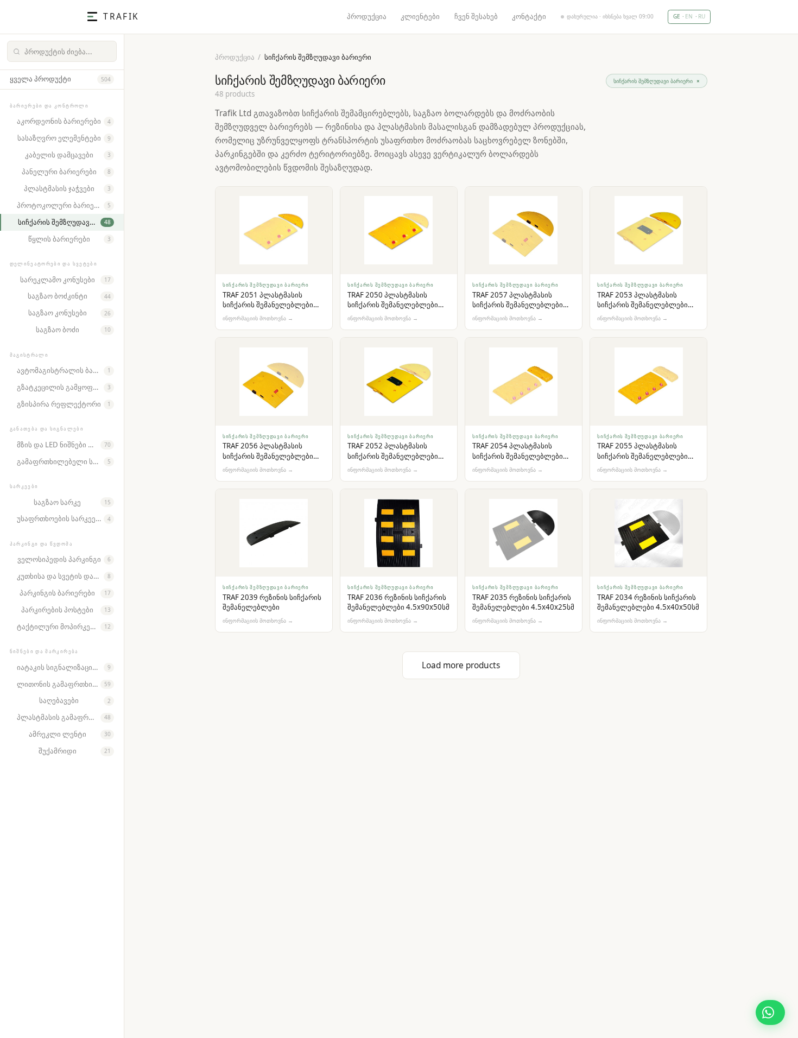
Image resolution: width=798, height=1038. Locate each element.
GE (676, 16)
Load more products (461, 665)
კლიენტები (420, 16)
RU (701, 16)
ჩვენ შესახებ (476, 16)
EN (689, 16)
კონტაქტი (529, 16)
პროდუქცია (367, 16)
